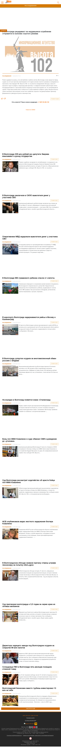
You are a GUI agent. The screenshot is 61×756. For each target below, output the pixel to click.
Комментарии (55, 98)
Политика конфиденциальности (14, 735)
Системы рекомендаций (30, 720)
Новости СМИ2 (30, 109)
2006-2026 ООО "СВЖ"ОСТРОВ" (30, 715)
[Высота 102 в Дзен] (34, 727)
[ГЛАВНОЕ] (30, 55)
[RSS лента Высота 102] (36, 727)
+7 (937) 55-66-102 (43, 102)
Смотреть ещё (30, 708)
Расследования (6, 159)
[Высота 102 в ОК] (32, 727)
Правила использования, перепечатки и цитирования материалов (38, 735)
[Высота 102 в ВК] (30, 727)
